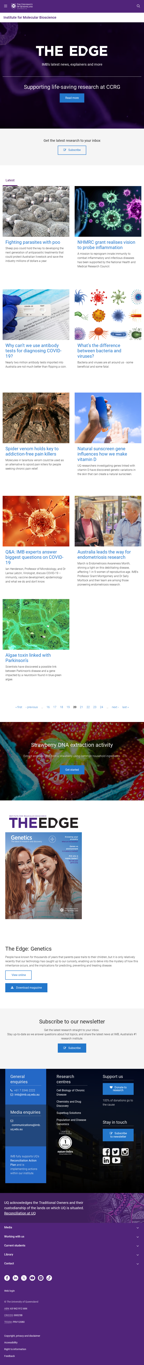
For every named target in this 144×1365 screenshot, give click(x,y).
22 (88, 707)
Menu (5, 6)
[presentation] (10, 180)
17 (54, 707)
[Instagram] (41, 1278)
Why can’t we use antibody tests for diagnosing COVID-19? (33, 351)
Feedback (9, 1356)
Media (8, 1227)
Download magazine (29, 987)
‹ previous (32, 707)
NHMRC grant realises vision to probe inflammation (106, 245)
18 (61, 707)
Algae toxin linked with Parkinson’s (28, 658)
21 (81, 707)
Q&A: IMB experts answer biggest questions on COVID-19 (34, 557)
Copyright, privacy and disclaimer (22, 1335)
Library (8, 1254)
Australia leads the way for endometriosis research (104, 554)
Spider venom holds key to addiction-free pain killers (32, 451)
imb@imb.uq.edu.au (26, 1094)
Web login (9, 1290)
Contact (9, 1263)
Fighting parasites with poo (32, 242)
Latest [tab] (10, 180)
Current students (14, 1245)
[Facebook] (7, 1278)
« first (18, 707)
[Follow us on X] (24, 1278)
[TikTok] (49, 1278)
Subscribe (74, 150)
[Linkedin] (15, 1278)
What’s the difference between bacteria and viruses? (99, 351)
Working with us (14, 1236)
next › (115, 707)
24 (101, 707)
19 (68, 707)
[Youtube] (32, 1278)
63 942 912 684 (18, 1308)
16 (48, 707)
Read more (72, 98)
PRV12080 (19, 1322)
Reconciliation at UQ (20, 1213)
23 (94, 707)
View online (19, 975)
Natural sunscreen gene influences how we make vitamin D (102, 454)
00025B (18, 1315)
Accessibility (11, 1342)
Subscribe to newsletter (118, 1135)
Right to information (15, 1349)
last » (125, 707)
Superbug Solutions (69, 1113)
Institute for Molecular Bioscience (30, 17)
